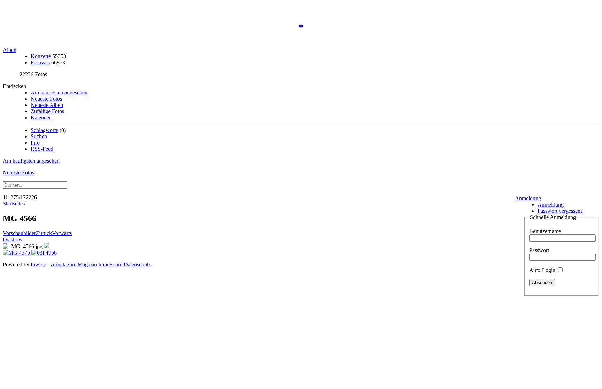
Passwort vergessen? (560, 211)
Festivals (40, 62)
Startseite (13, 204)
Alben (9, 50)
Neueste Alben (47, 105)
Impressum (110, 264)
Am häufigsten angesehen (59, 92)
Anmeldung (528, 198)
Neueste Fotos (46, 99)
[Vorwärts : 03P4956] (44, 253)
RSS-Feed (42, 149)
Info (35, 143)
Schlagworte (44, 130)
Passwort (539, 250)
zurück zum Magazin (74, 264)
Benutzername (545, 231)
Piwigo (38, 264)
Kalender (41, 117)
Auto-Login (543, 270)
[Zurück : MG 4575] (17, 253)
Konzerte (41, 56)
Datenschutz (137, 264)
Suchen (39, 136)
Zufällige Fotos (47, 111)
